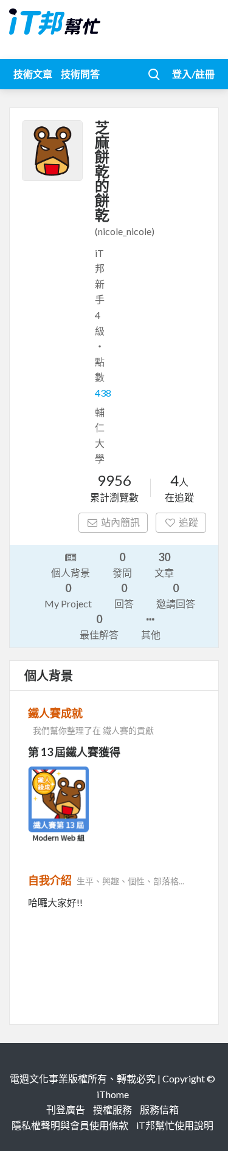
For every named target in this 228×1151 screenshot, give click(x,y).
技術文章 (32, 74)
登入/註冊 (193, 74)
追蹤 (188, 522)
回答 (124, 595)
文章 (164, 564)
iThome (113, 1094)
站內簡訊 (120, 522)
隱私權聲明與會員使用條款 (70, 1125)
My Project (68, 595)
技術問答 (80, 74)
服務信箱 (159, 1109)
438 (103, 392)
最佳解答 (99, 626)
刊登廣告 (65, 1109)
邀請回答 (175, 595)
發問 (122, 564)
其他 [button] (151, 634)
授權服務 (112, 1109)
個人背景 (70, 572)
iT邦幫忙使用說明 (174, 1125)
